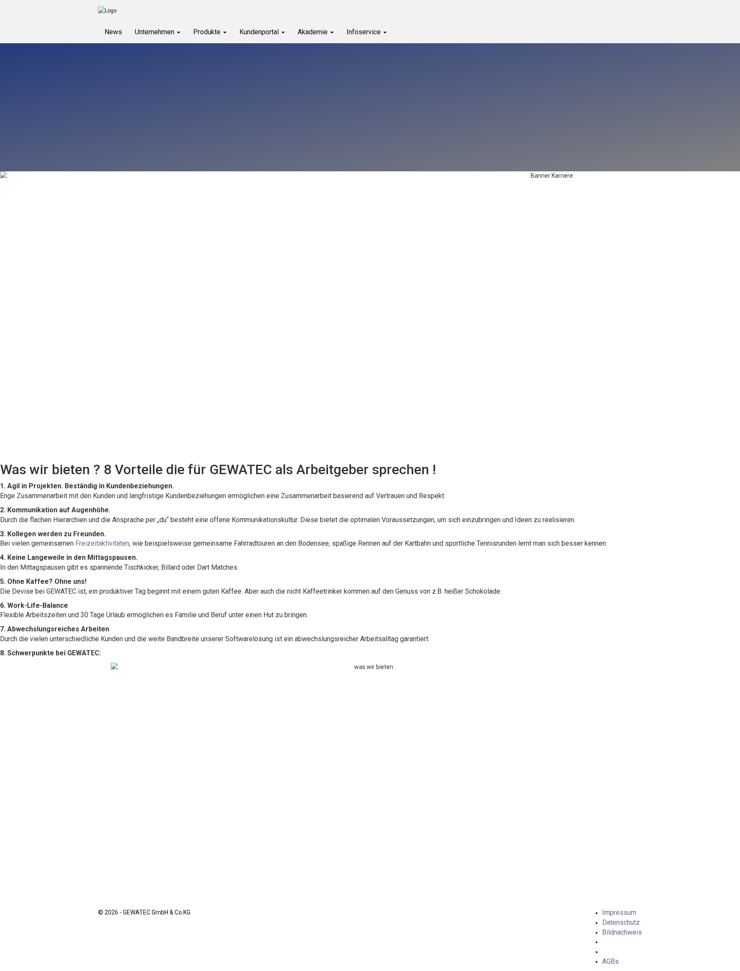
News (113, 32)
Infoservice (364, 32)
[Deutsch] (610, 942)
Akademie (313, 32)
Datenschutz (621, 922)
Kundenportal (259, 32)
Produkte (207, 32)
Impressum (619, 912)
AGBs (610, 961)
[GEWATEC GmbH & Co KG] (230, 10)
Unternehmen (155, 32)
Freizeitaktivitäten (102, 543)
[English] (610, 951)
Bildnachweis (622, 932)
